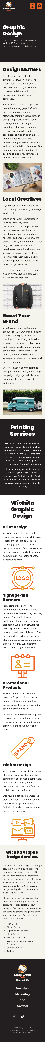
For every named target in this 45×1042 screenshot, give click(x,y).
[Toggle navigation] (32, 6)
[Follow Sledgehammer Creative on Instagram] (22, 1017)
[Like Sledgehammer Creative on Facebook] (15, 1017)
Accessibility (17, 1032)
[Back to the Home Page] (9, 6)
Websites (22, 988)
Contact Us (22, 980)
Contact (22, 1006)
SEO (23, 1000)
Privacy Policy (27, 1032)
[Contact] (39, 6)
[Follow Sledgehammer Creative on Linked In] (30, 1017)
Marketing (22, 994)
